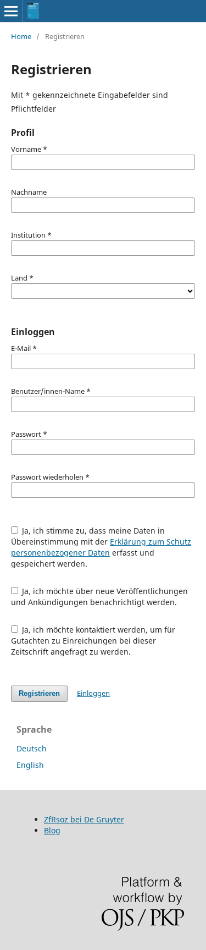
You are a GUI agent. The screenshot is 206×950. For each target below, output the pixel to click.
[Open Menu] (11, 11)
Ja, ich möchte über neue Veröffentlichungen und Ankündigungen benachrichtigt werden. (99, 596)
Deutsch (31, 748)
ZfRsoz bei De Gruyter (84, 819)
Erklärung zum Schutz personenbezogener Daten (101, 547)
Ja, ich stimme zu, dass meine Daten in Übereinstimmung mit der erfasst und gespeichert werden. (101, 547)
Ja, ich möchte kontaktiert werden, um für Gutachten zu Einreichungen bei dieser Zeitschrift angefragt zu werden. (93, 640)
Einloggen (93, 693)
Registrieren (39, 693)
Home (21, 36)
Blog (52, 830)
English (30, 765)
